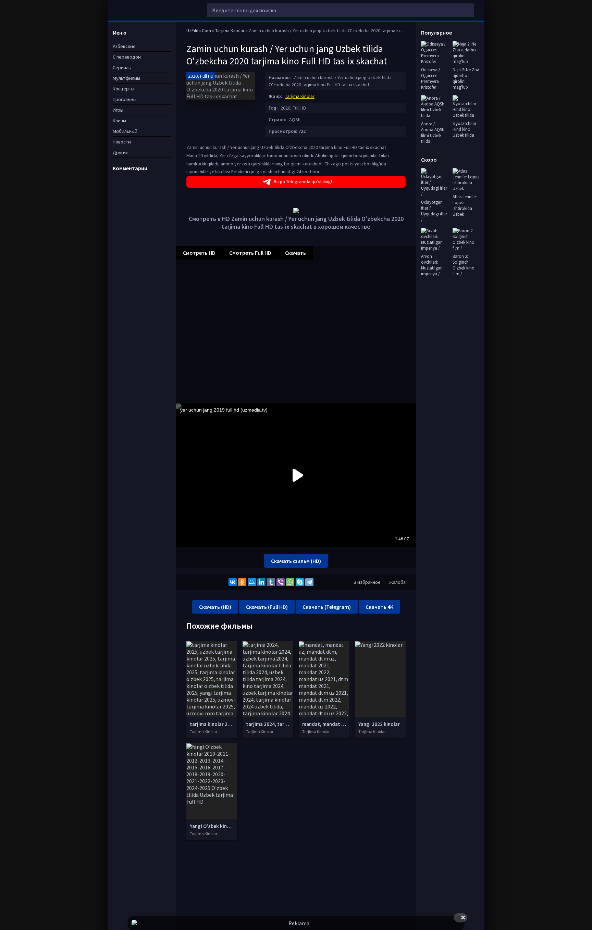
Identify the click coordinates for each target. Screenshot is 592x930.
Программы (124, 99)
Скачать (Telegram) (327, 606)
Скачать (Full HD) (267, 606)
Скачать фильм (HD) (296, 560)
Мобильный (125, 131)
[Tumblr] (271, 582)
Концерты (123, 89)
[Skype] (300, 582)
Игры (118, 110)
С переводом (127, 57)
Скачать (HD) (215, 606)
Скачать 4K (379, 606)
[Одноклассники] (242, 582)
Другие (120, 152)
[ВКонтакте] (233, 582)
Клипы (119, 120)
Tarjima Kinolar (299, 96)
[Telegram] (309, 582)
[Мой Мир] (252, 582)
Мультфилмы (126, 78)
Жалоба (397, 582)
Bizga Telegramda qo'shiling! (303, 181)
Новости (122, 142)
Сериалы (122, 67)
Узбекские (124, 46)
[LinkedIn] (261, 582)
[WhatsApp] (290, 582)
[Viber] (280, 582)
